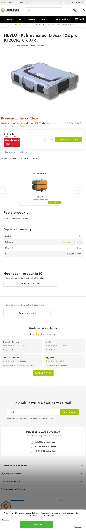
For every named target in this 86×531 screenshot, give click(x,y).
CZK (64, 2)
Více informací (20, 126)
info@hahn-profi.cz (45, 442)
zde (52, 515)
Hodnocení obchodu (43, 328)
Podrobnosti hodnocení (37, 45)
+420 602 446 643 (45, 451)
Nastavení (5, 520)
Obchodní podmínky (8, 2)
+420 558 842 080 (75, 10)
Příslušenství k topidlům (71, 242)
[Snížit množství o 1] (45, 140)
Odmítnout (78, 527)
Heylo (27, 152)
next (78, 190)
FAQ (21, 2)
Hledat (59, 10)
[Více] (79, 19)
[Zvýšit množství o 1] (52, 140)
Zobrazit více (43, 373)
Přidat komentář (27, 313)
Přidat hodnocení (30, 284)
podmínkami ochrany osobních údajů (41, 418)
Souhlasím (38, 524)
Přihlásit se (69, 412)
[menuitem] (13, 19)
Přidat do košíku (69, 139)
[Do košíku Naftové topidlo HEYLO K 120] (54, 202)
